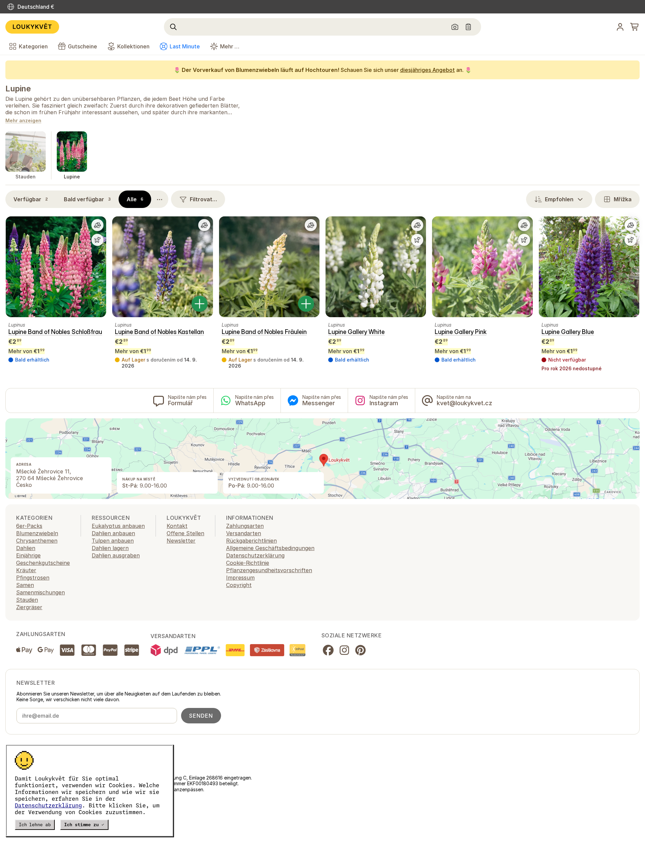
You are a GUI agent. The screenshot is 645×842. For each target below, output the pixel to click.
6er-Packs (29, 525)
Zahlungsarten (245, 525)
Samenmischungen (40, 592)
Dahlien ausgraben (116, 555)
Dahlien (25, 548)
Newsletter (181, 540)
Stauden (27, 599)
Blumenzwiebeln (37, 533)
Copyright (239, 585)
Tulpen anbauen (113, 540)
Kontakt (177, 525)
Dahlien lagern (110, 548)
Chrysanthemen (36, 540)
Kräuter (26, 570)
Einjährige (28, 555)
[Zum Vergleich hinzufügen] (97, 225)
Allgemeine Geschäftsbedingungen (270, 548)
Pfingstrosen (32, 577)
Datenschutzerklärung (48, 805)
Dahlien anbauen (113, 533)
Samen (25, 585)
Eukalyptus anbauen (118, 525)
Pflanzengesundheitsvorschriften (269, 570)
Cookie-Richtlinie (247, 562)
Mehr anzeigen (23, 120)
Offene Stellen (185, 533)
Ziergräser (29, 607)
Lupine (18, 88)
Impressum (240, 577)
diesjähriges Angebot (427, 70)
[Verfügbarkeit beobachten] (97, 240)
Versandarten (243, 533)
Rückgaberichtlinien (251, 540)
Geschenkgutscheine (43, 562)
